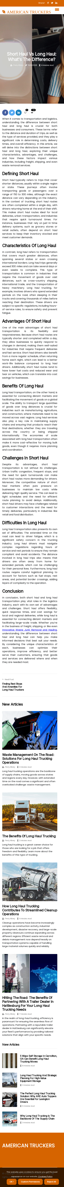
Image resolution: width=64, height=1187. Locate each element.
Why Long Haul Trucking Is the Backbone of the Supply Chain (37, 1117)
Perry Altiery (18, 65)
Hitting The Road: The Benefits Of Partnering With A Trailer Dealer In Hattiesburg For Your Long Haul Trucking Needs (28, 1003)
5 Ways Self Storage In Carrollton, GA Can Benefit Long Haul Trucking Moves (38, 1058)
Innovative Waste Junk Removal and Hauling (29, 630)
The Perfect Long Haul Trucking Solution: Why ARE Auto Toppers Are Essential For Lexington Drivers (38, 1098)
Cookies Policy (45, 1176)
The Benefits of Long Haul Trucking (29, 836)
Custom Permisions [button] (30, 1181)
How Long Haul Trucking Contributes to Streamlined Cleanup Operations (29, 910)
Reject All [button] (51, 1181)
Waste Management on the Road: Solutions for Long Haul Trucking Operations (28, 759)
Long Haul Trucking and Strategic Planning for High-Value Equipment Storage (38, 1078)
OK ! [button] (12, 1181)
